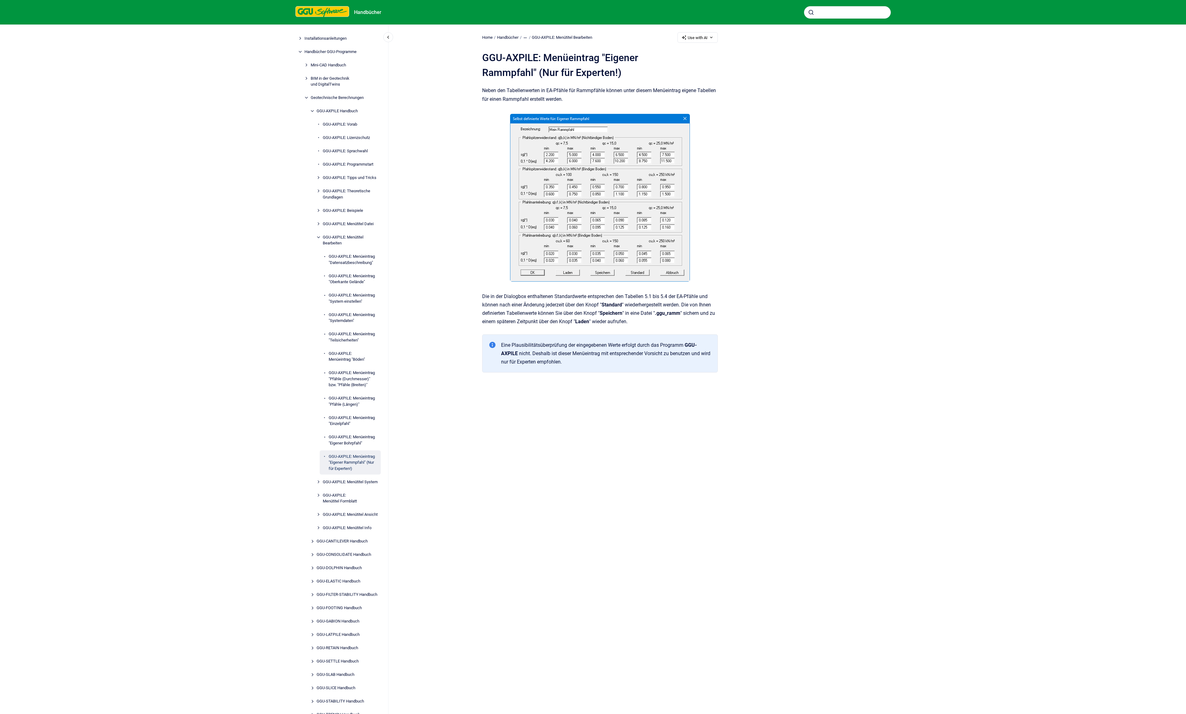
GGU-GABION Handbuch (338, 621)
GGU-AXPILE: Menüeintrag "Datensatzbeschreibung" (352, 259)
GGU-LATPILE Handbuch (338, 634)
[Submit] (811, 12)
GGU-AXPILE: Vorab (340, 124)
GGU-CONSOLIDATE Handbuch (344, 554)
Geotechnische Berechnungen (337, 97)
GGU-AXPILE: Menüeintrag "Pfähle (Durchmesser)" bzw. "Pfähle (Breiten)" (352, 378)
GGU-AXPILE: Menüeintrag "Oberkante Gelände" (352, 279)
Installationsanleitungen (325, 38)
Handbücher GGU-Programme (330, 51)
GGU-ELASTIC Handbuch (338, 581)
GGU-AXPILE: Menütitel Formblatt (340, 498)
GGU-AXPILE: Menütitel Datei (348, 223)
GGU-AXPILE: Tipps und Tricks (349, 177)
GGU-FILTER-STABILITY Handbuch (347, 594)
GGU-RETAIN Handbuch (337, 647)
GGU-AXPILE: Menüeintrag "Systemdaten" (352, 317)
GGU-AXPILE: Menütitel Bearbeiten (343, 240)
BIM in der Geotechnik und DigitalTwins (330, 81)
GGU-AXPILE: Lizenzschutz (346, 137)
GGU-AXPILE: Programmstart (348, 164)
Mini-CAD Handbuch (328, 65)
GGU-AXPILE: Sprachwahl (345, 151)
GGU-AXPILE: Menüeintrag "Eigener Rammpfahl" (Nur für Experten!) (352, 462)
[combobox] (847, 12)
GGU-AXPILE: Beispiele (343, 210)
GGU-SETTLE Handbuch (338, 661)
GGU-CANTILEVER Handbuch (342, 541)
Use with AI (698, 37)
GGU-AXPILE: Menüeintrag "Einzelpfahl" (352, 420)
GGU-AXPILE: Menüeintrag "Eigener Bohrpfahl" (352, 440)
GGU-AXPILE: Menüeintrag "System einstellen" (352, 298)
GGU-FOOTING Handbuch (339, 607)
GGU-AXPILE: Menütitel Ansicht (350, 514)
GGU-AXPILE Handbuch (337, 111)
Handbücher (367, 12)
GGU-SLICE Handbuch (336, 687)
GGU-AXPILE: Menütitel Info (347, 527)
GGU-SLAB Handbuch (335, 674)
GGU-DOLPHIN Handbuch (339, 567)
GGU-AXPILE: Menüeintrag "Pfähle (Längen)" (352, 401)
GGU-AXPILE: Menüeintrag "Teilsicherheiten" (352, 337)
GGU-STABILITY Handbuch (340, 701)
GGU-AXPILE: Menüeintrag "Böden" (347, 356)
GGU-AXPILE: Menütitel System (350, 482)
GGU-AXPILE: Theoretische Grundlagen (346, 194)
